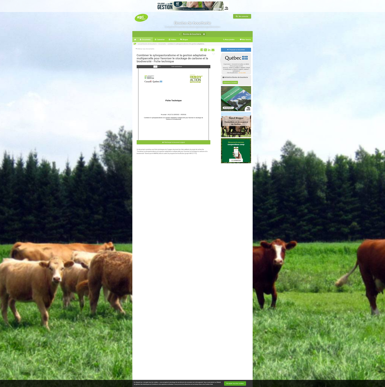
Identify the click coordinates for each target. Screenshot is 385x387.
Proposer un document (237, 50)
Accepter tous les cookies (235, 383)
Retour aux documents (145, 49)
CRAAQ (218, 382)
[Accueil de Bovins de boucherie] (135, 39)
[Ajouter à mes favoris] (213, 54)
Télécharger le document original (174, 142)
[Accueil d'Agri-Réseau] (141, 17)
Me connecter (243, 16)
